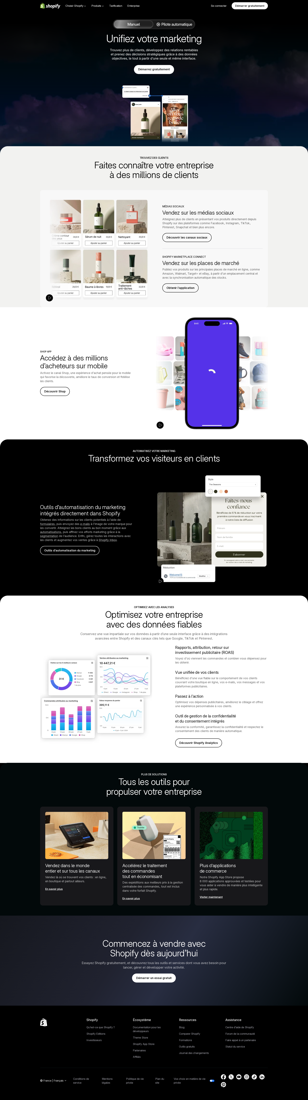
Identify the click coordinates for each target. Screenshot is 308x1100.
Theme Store (140, 1037)
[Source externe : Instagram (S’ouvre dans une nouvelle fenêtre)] (246, 1076)
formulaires (47, 524)
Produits (96, 5)
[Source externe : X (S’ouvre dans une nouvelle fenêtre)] (231, 1076)
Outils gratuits (187, 1046)
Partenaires (139, 1050)
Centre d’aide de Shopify (239, 1027)
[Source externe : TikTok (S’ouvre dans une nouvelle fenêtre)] (254, 1076)
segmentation (49, 536)
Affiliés (137, 1056)
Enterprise (133, 5)
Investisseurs (94, 1040)
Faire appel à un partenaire (240, 1040)
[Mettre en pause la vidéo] (49, 297)
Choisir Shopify (74, 5)
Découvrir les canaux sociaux (187, 237)
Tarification (115, 5)
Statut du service (235, 1046)
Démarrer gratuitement (249, 5)
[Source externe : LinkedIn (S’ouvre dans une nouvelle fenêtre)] (262, 1076)
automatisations (50, 532)
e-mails (85, 524)
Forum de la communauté (240, 1033)
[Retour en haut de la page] (43, 1022)
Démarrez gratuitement (154, 69)
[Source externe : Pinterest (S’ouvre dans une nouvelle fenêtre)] (223, 1084)
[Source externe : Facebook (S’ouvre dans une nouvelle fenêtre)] (223, 1076)
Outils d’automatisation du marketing (69, 550)
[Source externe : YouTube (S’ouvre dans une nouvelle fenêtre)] (238, 1076)
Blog (181, 1027)
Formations (185, 1040)
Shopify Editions (95, 1033)
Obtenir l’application (180, 288)
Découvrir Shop (55, 391)
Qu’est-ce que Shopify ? (100, 1027)
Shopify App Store (143, 1044)
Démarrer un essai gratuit (154, 978)
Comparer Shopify (189, 1033)
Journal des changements (194, 1053)
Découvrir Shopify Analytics (198, 743)
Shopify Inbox (108, 540)
